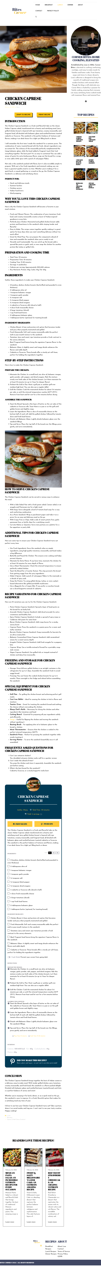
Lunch (60, 5)
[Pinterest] (41, 1245)
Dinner (70, 5)
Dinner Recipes (51, 1254)
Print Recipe (44, 114)
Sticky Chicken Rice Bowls (92, 185)
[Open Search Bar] (36, 17)
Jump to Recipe (23, 114)
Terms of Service (64, 1251)
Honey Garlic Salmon (92, 161)
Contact (38, 11)
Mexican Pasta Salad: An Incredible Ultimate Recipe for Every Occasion (11, 1181)
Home (37, 5)
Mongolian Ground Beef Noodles (79, 186)
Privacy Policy (53, 11)
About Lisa (62, 1246)
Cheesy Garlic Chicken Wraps (79, 139)
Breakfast (49, 5)
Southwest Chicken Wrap (92, 139)
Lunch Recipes (50, 1251)
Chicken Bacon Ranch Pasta (79, 162)
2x (54, 853)
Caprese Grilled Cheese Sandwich (16, 1119)
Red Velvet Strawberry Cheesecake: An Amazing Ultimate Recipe (54, 1181)
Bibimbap (9, 1117)
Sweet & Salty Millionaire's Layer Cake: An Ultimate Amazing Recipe (33, 1181)
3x (57, 853)
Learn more (9, 1222)
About (80, 5)
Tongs (12, 719)
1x (50, 853)
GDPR (60, 1256)
